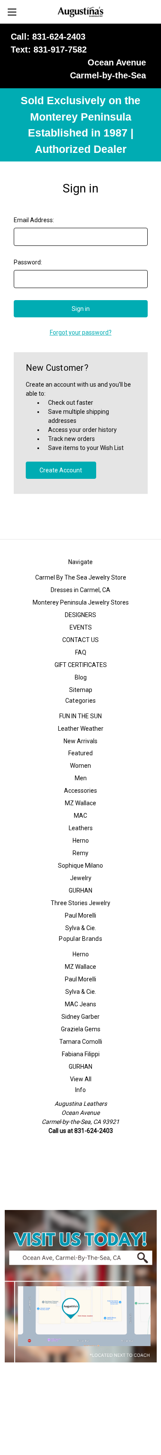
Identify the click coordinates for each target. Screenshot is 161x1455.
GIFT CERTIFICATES (81, 664)
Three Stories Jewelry (80, 903)
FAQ (80, 652)
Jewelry (80, 878)
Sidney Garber (80, 1016)
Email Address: (34, 220)
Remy (80, 853)
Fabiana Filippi (81, 1054)
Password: (28, 262)
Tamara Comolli (80, 1041)
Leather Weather (80, 728)
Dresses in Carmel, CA (80, 589)
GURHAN (80, 890)
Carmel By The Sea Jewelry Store (80, 577)
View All (80, 1079)
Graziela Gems (80, 1029)
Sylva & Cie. (80, 927)
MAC (80, 815)
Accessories (80, 790)
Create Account (60, 470)
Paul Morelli (80, 915)
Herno (81, 840)
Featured (80, 753)
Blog (81, 677)
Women (80, 765)
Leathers (81, 828)
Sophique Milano (80, 865)
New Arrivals (80, 741)
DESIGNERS (80, 614)
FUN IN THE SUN (80, 716)
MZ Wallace (80, 803)
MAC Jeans (80, 1004)
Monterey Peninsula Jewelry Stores (81, 602)
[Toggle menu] (12, 12)
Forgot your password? (81, 332)
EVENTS (81, 627)
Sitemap (80, 689)
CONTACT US (80, 639)
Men (81, 778)
